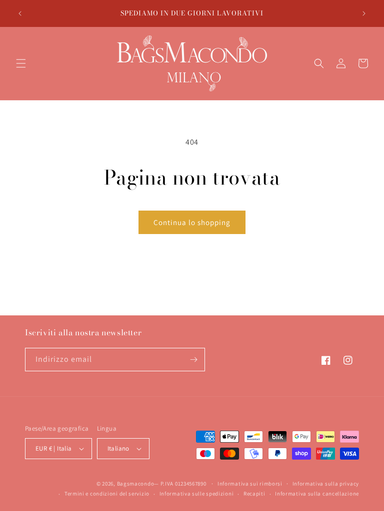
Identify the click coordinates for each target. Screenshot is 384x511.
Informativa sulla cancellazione (317, 493)
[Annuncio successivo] (364, 13)
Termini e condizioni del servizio (107, 493)
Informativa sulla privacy (326, 483)
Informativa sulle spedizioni (197, 493)
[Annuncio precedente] (20, 13)
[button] (21, 63)
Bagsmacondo (135, 483)
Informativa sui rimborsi (250, 483)
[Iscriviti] (193, 359)
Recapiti (255, 493)
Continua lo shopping (192, 222)
